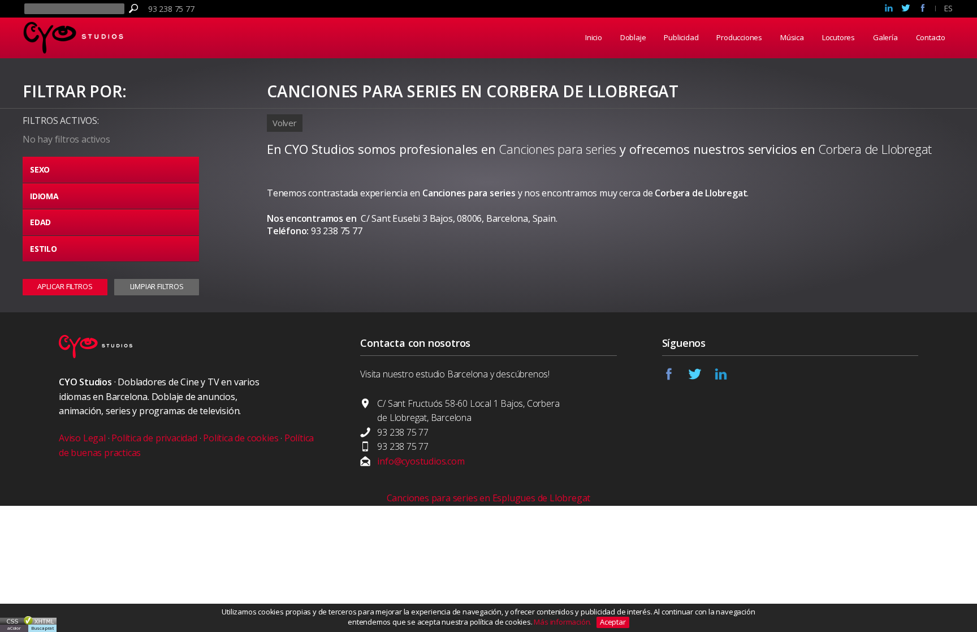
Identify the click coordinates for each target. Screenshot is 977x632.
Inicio (593, 37)
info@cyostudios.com (420, 461)
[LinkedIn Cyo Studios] (888, 9)
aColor (14, 628)
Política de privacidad (154, 438)
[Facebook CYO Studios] (675, 377)
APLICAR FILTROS (64, 286)
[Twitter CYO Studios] (701, 377)
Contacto (930, 37)
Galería (885, 37)
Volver (285, 122)
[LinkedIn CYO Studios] (727, 377)
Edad (40, 222)
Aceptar (613, 622)
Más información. (563, 622)
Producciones (739, 37)
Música (792, 37)
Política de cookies (240, 438)
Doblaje (633, 37)
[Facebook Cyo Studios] (922, 9)
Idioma (44, 196)
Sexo (40, 169)
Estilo (43, 248)
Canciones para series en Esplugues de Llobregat (489, 498)
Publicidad (681, 37)
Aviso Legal (82, 438)
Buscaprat (42, 628)
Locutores (838, 37)
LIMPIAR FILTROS (157, 286)
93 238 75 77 (171, 8)
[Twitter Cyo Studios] (905, 9)
